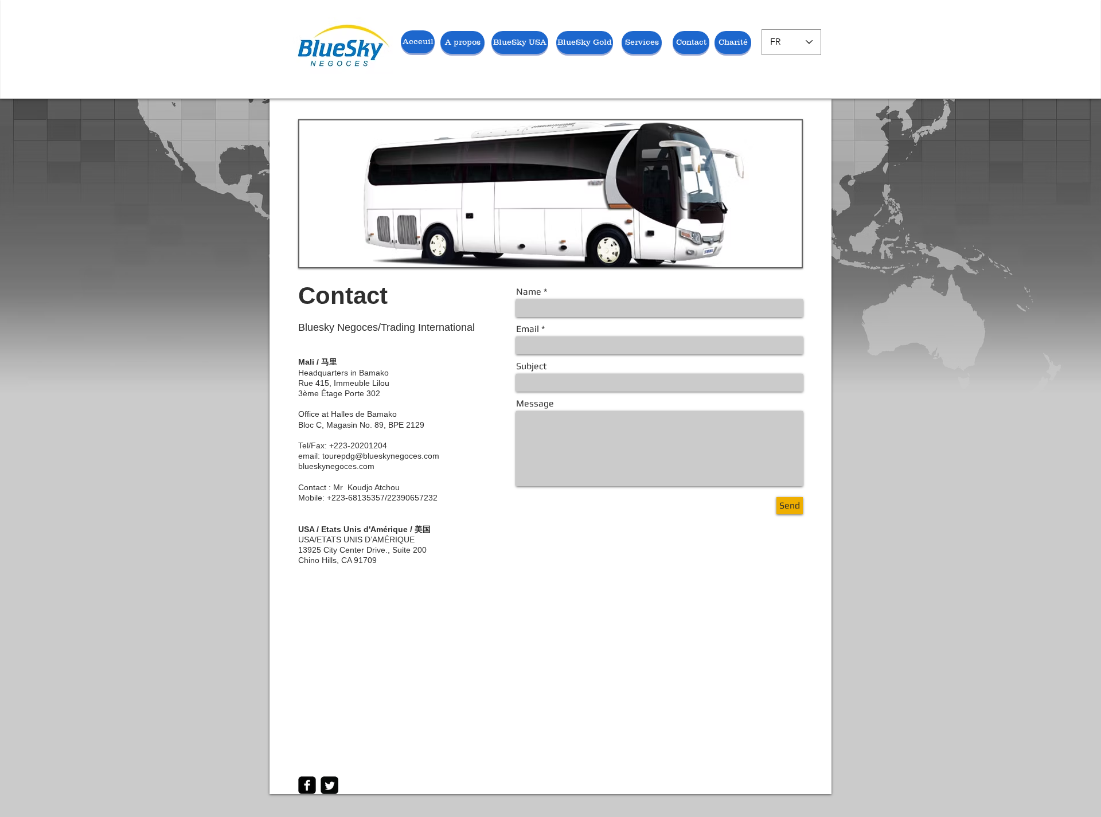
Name (528, 291)
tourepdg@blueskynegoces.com (380, 455)
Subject (531, 366)
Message (535, 403)
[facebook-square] (307, 785)
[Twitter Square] (329, 785)
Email (527, 329)
